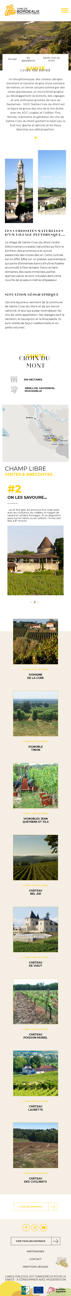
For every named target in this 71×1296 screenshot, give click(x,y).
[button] (31, 602)
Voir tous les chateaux (30, 1241)
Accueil (12, 59)
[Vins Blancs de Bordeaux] (22, 10)
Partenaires (35, 1251)
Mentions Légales (35, 1266)
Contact (35, 1259)
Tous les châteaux (30, 1206)
